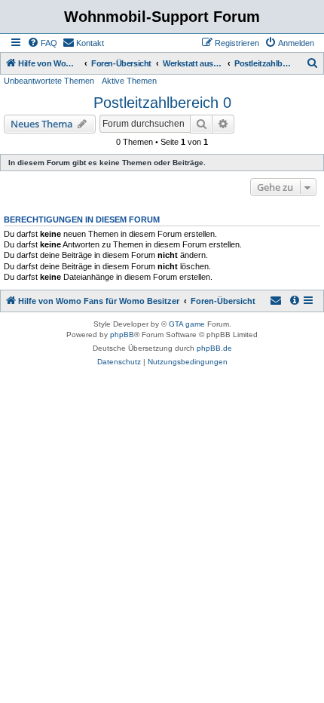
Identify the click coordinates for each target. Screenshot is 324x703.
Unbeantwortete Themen (49, 80)
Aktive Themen (129, 80)
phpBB (122, 334)
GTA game (187, 324)
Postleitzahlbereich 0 (162, 102)
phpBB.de (214, 348)
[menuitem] (42, 43)
